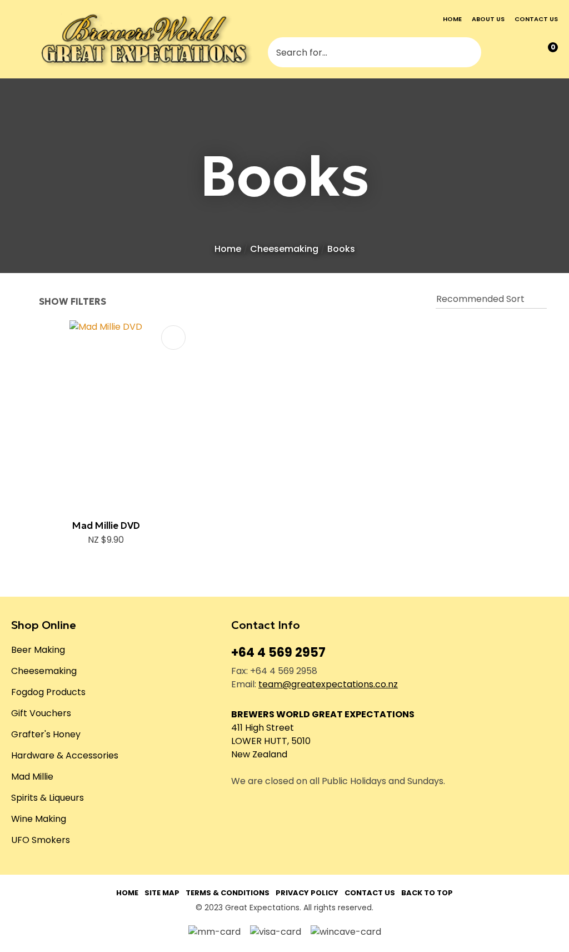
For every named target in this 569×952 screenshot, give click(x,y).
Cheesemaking (284, 248)
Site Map (161, 892)
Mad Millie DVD (106, 525)
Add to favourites (173, 337)
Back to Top (427, 892)
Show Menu (19, 39)
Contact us (536, 18)
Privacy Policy (307, 892)
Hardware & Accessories (64, 755)
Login (500, 52)
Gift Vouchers (41, 713)
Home (452, 18)
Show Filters (72, 302)
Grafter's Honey (46, 734)
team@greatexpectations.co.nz (328, 684)
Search (468, 52)
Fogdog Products (48, 692)
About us (488, 18)
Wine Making (38, 818)
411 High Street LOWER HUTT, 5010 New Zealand (271, 741)
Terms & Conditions (227, 892)
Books (341, 248)
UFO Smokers (40, 840)
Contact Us (370, 892)
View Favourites (523, 52)
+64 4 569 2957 (278, 652)
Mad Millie (32, 776)
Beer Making (38, 649)
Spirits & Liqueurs (47, 797)
